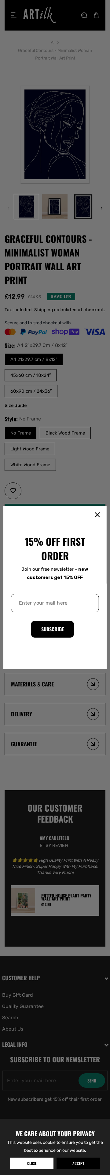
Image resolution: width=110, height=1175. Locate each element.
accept (78, 1163)
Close (31, 1163)
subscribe (52, 629)
